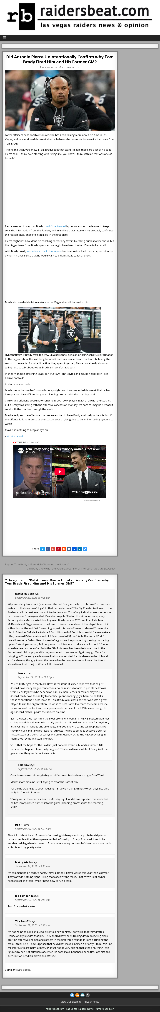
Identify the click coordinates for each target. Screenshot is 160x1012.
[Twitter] (72, 995)
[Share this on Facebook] (48, 549)
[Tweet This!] (42, 549)
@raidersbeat (15, 436)
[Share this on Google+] (53, 549)
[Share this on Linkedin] (80, 549)
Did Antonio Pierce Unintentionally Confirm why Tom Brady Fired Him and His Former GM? (60, 59)
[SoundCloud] (77, 995)
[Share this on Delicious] (85, 549)
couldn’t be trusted (55, 226)
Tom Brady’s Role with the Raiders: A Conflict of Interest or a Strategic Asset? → (71, 568)
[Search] (88, 995)
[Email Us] (82, 995)
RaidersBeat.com (50, 67)
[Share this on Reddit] (64, 549)
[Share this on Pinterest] (58, 549)
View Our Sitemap (71, 1001)
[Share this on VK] (69, 549)
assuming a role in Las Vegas (44, 251)
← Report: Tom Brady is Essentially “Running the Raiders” (35, 564)
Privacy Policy (91, 1001)
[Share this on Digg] (74, 549)
